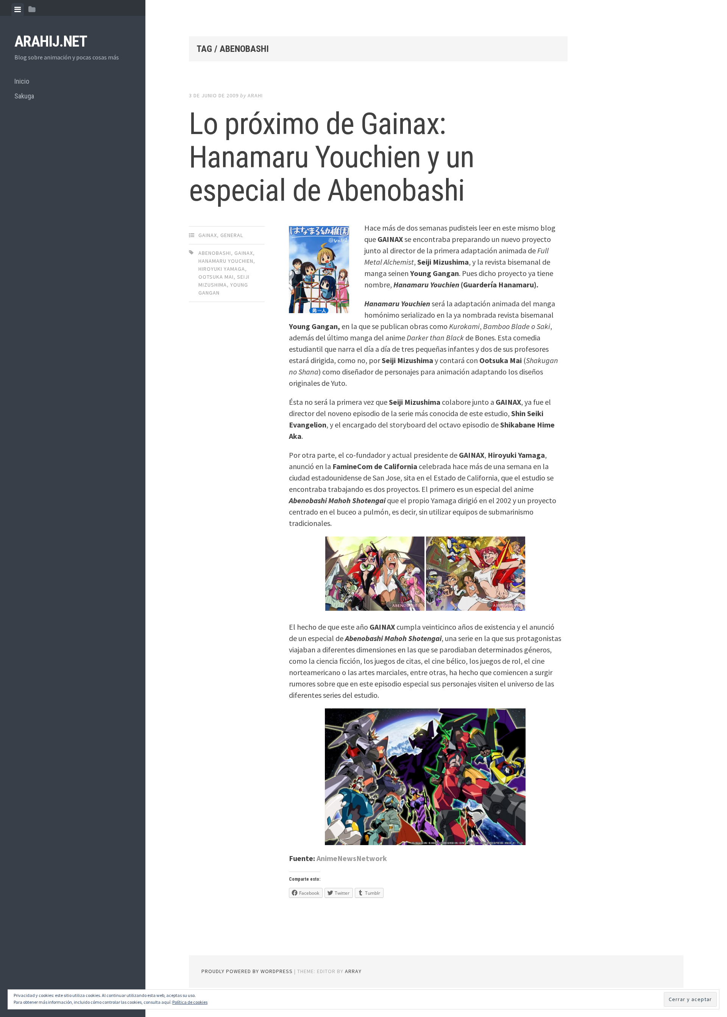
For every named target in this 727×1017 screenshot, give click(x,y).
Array (353, 971)
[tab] (17, 9)
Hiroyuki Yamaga (221, 268)
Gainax (207, 235)
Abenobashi (214, 253)
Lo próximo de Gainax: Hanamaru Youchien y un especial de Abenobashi (331, 157)
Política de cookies (189, 1002)
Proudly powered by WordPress (247, 971)
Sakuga (24, 96)
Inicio (21, 81)
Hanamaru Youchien (225, 260)
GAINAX (243, 253)
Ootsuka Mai (216, 276)
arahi (255, 95)
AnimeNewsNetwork (352, 858)
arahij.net (50, 41)
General (231, 235)
